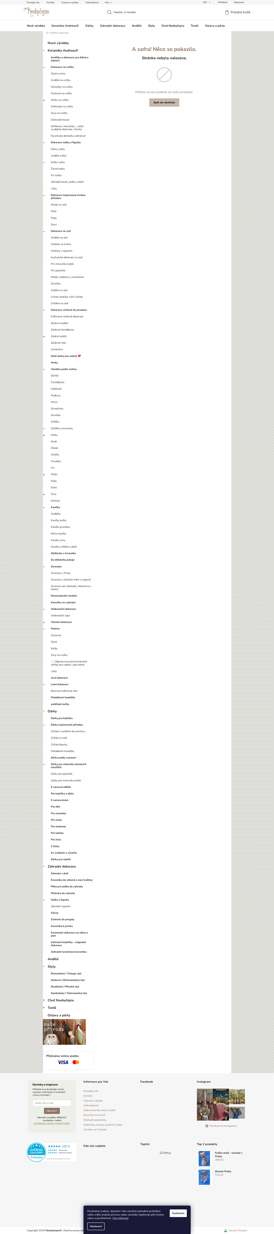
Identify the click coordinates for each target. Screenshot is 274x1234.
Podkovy (56, 395)
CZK (205, 2)
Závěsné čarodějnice (62, 329)
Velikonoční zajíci (60, 615)
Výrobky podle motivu (64, 369)
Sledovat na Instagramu (223, 1126)
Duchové (56, 635)
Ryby (54, 218)
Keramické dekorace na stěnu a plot (69, 934)
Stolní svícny (58, 73)
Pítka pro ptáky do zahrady (67, 886)
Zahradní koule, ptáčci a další (67, 182)
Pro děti (55, 806)
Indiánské (56, 389)
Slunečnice (57, 408)
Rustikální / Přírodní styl (65, 986)
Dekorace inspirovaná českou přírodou (68, 196)
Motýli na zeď (58, 204)
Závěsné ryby (58, 343)
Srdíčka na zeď (59, 290)
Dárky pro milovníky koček (66, 780)
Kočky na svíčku (60, 100)
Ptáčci (54, 474)
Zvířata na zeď (59, 738)
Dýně (54, 642)
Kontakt (50, 2)
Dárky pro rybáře (61, 859)
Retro (54, 402)
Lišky (54, 188)
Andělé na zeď (59, 237)
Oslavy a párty (59, 1015)
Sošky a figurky (60, 900)
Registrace (239, 2)
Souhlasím (178, 1213)
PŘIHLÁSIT (52, 1110)
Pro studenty (58, 826)
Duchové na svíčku (61, 93)
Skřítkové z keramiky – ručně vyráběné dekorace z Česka (67, 128)
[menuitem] (36, 25)
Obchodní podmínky (94, 1120)
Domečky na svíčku (62, 87)
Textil (52, 1007)
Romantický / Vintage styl (66, 973)
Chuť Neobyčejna (61, 1000)
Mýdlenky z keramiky (63, 553)
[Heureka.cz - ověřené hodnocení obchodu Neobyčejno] (52, 1152)
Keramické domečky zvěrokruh (68, 136)
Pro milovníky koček (62, 264)
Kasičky (55, 507)
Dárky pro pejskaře (61, 774)
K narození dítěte (61, 787)
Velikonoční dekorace (63, 609)
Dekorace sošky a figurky (66, 142)
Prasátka (56, 461)
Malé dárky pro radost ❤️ (66, 356)
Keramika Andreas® (63, 50)
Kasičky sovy (58, 540)
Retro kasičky (58, 533)
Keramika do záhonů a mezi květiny (71, 880)
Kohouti (55, 501)
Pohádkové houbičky (63, 697)
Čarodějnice (57, 382)
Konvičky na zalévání (63, 602)
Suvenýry (56, 566)
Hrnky (54, 362)
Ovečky (55, 454)
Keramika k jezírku (62, 926)
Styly (52, 966)
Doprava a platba (69, 2)
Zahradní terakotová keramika (69, 952)
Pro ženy (56, 839)
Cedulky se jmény (61, 244)
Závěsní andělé (59, 323)
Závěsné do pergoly (62, 919)
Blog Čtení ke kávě (94, 1115)
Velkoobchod (91, 2)
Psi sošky (56, 175)
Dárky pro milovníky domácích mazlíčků (68, 765)
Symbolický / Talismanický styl (69, 993)
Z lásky (55, 846)
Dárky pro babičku (62, 718)
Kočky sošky (58, 162)
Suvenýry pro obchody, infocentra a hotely (71, 587)
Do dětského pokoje (63, 560)
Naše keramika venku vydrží (99, 1110)
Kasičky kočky (58, 520)
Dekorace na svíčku (62, 67)
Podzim (55, 628)
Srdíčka (55, 421)
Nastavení (96, 1226)
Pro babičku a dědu (62, 793)
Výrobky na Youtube (95, 1129)
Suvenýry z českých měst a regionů (71, 579)
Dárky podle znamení (63, 757)
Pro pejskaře (58, 270)
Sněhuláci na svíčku (62, 106)
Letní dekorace (59, 684)
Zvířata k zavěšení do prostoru (68, 731)
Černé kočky (58, 169)
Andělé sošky (59, 155)
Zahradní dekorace (62, 866)
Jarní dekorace (59, 678)
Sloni (54, 487)
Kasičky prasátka (60, 527)
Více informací (120, 1218)
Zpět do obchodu (164, 102)
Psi (52, 468)
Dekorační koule (60, 120)
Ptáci (53, 211)
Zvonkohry (57, 349)
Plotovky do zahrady (63, 893)
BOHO (54, 375)
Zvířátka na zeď (59, 303)
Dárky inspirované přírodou (67, 725)
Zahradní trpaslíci (61, 906)
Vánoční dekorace (61, 622)
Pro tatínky (57, 833)
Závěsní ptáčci (59, 336)
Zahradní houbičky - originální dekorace (68, 944)
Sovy (53, 494)
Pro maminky (58, 813)
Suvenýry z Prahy (61, 573)
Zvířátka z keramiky (62, 428)
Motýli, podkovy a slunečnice (67, 277)
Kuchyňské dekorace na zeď (66, 257)
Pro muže (56, 820)
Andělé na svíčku (60, 80)
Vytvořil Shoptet (237, 1230)
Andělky (55, 514)
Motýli (54, 448)
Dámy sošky (58, 149)
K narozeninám (59, 800)
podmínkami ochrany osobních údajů (52, 1123)
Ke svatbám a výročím (64, 853)
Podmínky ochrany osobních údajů (102, 1125)
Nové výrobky (58, 43)
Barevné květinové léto (64, 691)
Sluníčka (55, 283)
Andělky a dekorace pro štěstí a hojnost (69, 59)
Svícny (54, 913)
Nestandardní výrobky (64, 596)
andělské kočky (60, 704)
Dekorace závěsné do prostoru (69, 310)
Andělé (53, 959)
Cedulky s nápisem (61, 251)
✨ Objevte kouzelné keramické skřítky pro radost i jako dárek (69, 663)
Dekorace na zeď (61, 231)
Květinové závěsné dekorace (67, 316)
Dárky (52, 711)
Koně (54, 441)
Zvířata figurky (59, 744)
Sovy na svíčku (59, 113)
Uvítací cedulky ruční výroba (67, 297)
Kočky (54, 435)
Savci (54, 224)
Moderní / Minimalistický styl (68, 980)
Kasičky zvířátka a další (64, 546)
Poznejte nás (33, 2)
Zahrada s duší (59, 873)
